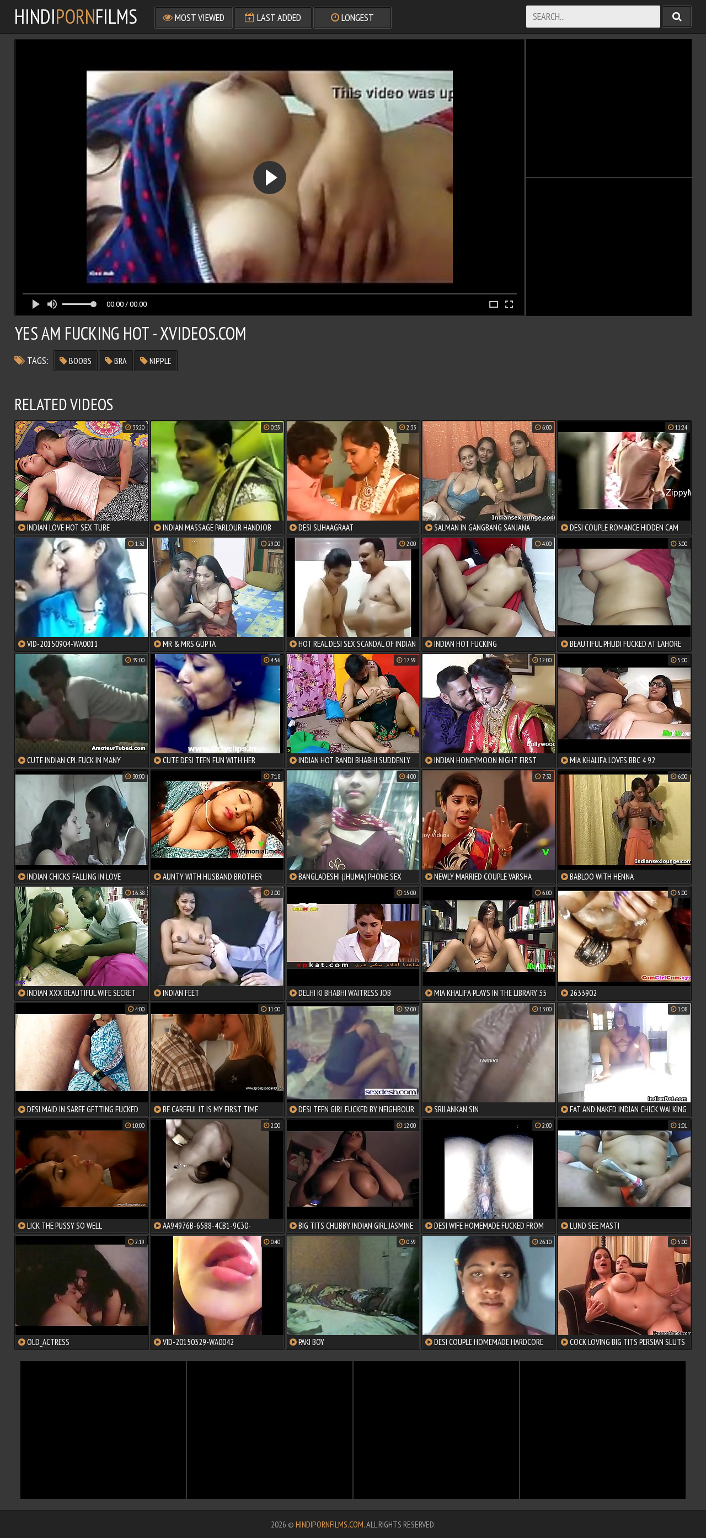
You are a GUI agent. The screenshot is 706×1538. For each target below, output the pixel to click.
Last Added (278, 17)
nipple (160, 360)
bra (120, 360)
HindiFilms (75, 17)
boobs (79, 360)
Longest (356, 17)
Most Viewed (198, 17)
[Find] (677, 17)
